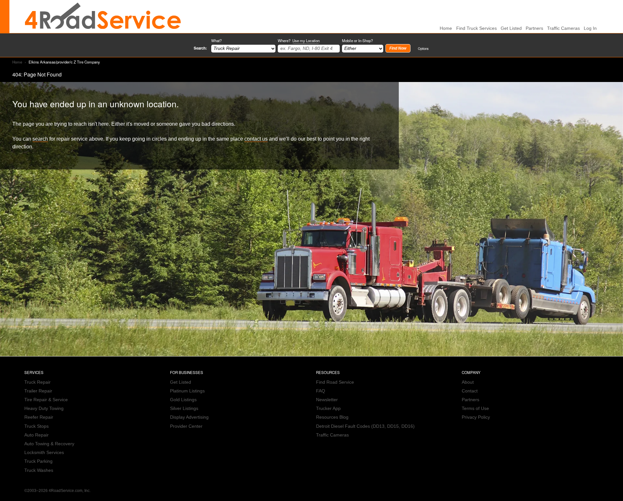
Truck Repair (37, 382)
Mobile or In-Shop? (357, 40)
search (40, 139)
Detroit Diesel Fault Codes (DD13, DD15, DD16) (365, 426)
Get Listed (511, 28)
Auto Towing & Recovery (49, 443)
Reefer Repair (38, 417)
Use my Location (306, 40)
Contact (470, 391)
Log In (590, 28)
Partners (534, 28)
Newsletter (327, 399)
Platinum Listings (187, 391)
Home (17, 61)
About (468, 382)
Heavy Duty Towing (44, 408)
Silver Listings (184, 408)
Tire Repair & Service (46, 399)
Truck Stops (36, 426)
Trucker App (328, 408)
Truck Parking (38, 461)
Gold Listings (183, 399)
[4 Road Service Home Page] (103, 16)
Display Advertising (189, 417)
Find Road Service (335, 382)
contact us (256, 139)
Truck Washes (38, 470)
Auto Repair (36, 435)
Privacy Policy (476, 417)
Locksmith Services (44, 452)
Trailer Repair (38, 391)
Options (423, 48)
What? (216, 40)
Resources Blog (332, 417)
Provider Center (186, 426)
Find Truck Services (476, 28)
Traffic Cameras (563, 28)
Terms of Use (475, 408)
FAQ (320, 391)
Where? (299, 40)
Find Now (397, 48)
